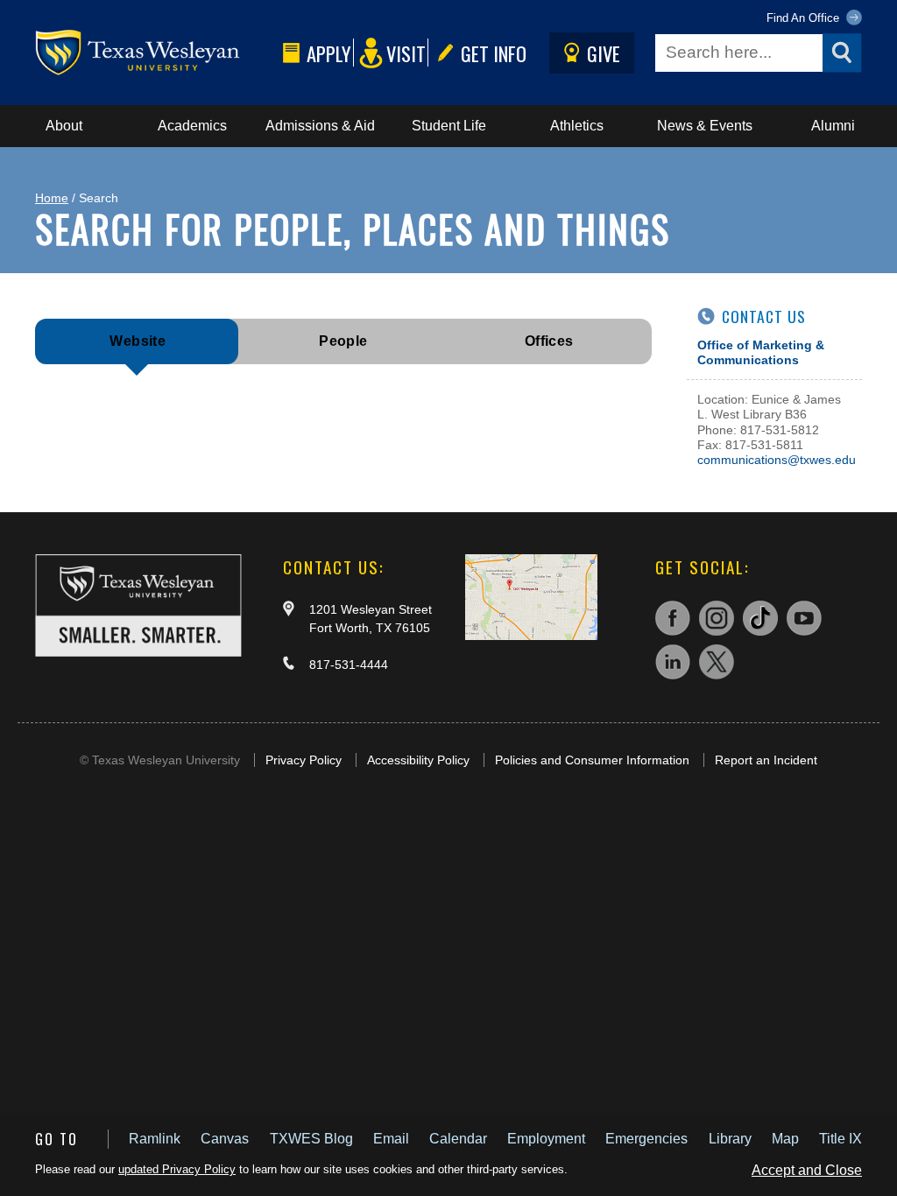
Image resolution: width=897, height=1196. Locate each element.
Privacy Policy (303, 760)
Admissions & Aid (320, 125)
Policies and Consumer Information (592, 760)
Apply (329, 53)
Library (730, 1138)
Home (51, 198)
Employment (546, 1138)
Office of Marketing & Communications (760, 352)
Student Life (449, 125)
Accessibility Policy (418, 760)
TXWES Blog (311, 1138)
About (64, 125)
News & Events (704, 125)
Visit (406, 53)
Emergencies (646, 1138)
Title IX (840, 1138)
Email (391, 1138)
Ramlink (154, 1138)
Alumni (833, 125)
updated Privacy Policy (177, 1169)
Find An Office (804, 18)
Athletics (577, 125)
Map (785, 1138)
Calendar (458, 1138)
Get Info (493, 53)
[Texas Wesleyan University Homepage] (155, 53)
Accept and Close (807, 1170)
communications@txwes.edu (776, 460)
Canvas (225, 1138)
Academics (192, 125)
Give (603, 53)
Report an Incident (766, 760)
